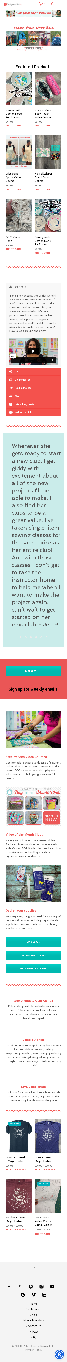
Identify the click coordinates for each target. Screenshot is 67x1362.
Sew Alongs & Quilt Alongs (33, 1000)
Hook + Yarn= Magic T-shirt (43, 1159)
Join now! (31, 671)
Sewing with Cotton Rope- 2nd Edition (14, 113)
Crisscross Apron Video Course (13, 177)
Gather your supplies (21, 910)
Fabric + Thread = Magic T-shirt (15, 1159)
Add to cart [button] (13, 125)
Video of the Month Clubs (24, 834)
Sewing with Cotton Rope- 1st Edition (43, 241)
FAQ (34, 1337)
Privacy (34, 1331)
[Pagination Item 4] (36, 637)
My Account (34, 1309)
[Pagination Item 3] (31, 637)
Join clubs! (33, 941)
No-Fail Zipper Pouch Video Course (43, 177)
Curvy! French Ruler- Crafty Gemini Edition (43, 1221)
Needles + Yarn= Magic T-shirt (15, 1219)
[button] (42, 4)
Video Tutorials (33, 1040)
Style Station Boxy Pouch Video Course (43, 113)
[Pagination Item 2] (26, 637)
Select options (16, 1169)
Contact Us (33, 1326)
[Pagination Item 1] (20, 637)
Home (33, 1303)
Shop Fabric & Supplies (34, 968)
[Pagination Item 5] (41, 637)
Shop (33, 1315)
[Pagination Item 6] (46, 637)
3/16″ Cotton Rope (14, 239)
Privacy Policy (33, 1349)
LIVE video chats (33, 1086)
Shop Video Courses (33, 955)
